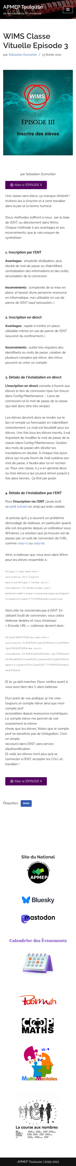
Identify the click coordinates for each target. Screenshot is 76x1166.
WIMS (26, 803)
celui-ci (23, 543)
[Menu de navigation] (68, 9)
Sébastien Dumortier (23, 54)
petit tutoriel (18, 506)
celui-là (39, 543)
